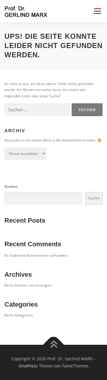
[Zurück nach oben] (53, 345)
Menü (97, 11)
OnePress (28, 366)
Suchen (11, 186)
